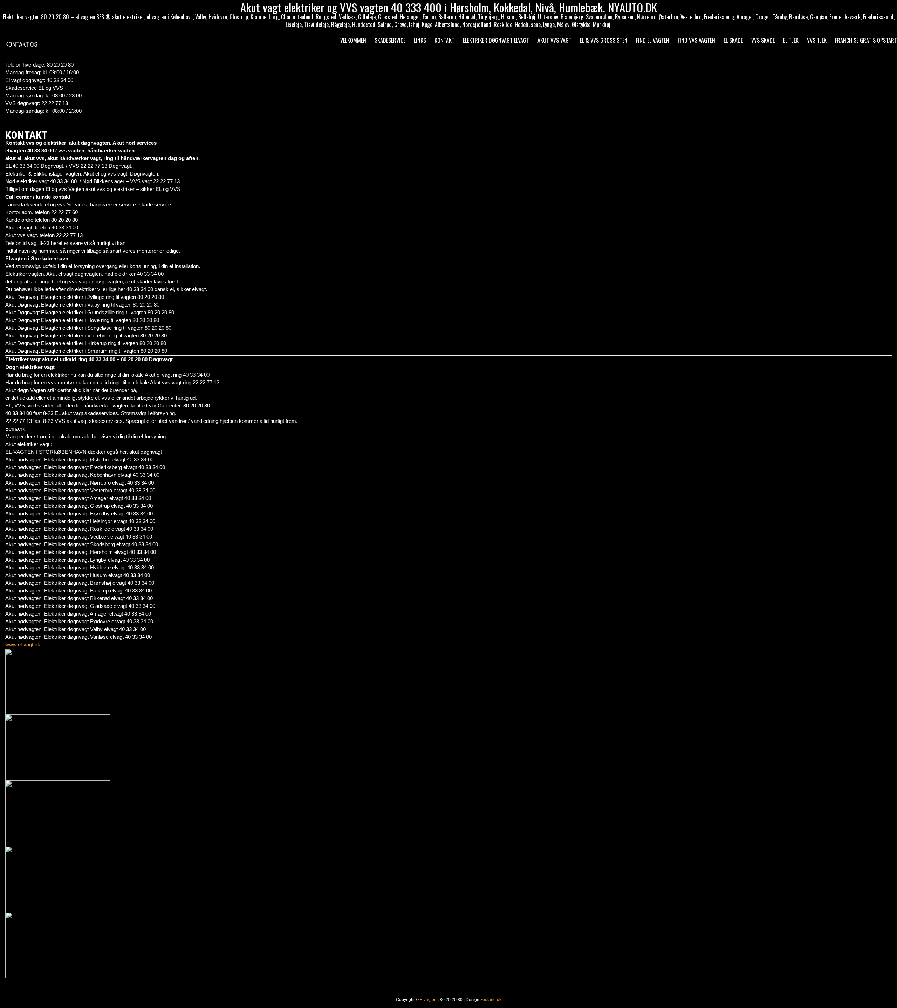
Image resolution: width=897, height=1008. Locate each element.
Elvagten (428, 999)
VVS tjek (817, 40)
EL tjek (791, 40)
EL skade (733, 40)
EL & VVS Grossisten (604, 40)
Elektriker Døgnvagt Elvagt (496, 40)
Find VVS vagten (696, 40)
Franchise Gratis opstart (866, 40)
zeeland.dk (490, 999)
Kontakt (444, 40)
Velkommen (353, 40)
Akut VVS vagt (554, 40)
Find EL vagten (652, 40)
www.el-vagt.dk (22, 644)
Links (420, 40)
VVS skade (763, 40)
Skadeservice (390, 40)
